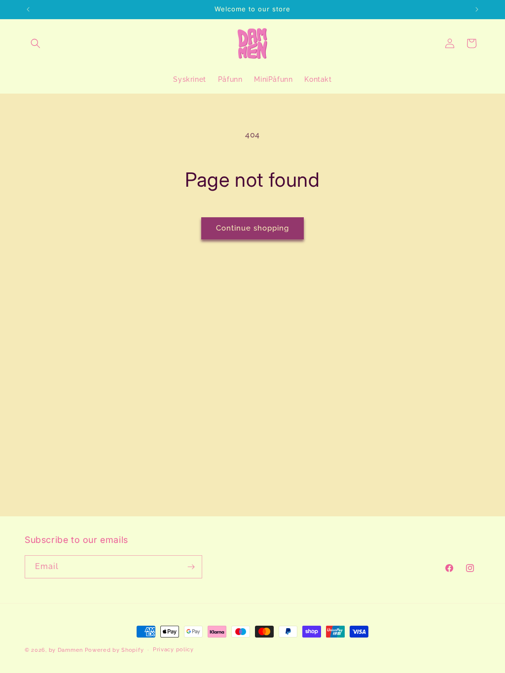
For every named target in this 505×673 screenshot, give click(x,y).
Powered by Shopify (114, 650)
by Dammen (66, 650)
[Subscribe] (191, 566)
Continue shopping (252, 228)
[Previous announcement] (28, 9)
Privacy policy (173, 649)
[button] (35, 43)
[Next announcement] (477, 9)
